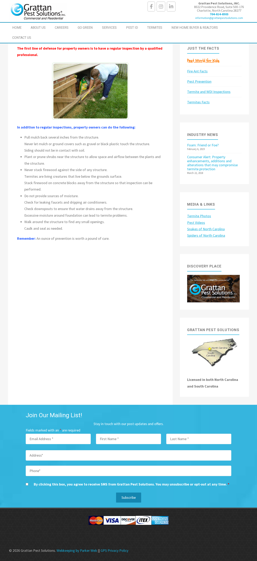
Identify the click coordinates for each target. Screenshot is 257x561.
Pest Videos (196, 222)
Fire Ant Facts (197, 71)
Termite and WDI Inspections (208, 91)
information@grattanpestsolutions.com (219, 18)
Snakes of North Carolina (206, 229)
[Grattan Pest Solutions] (38, 11)
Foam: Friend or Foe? (203, 145)
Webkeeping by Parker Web (77, 550)
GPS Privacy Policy (114, 550)
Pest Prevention (199, 81)
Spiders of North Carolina (206, 235)
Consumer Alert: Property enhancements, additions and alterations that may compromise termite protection (212, 163)
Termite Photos (199, 216)
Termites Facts (198, 102)
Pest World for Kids (203, 60)
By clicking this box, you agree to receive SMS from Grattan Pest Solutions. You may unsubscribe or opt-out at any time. (131, 484)
